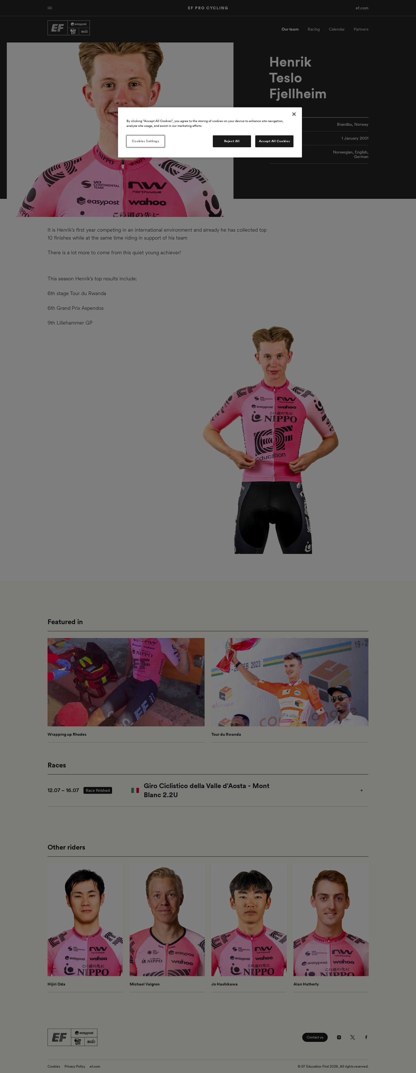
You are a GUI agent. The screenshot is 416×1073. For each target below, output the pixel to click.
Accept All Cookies (274, 141)
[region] (210, 132)
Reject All (232, 141)
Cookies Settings (145, 141)
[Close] (294, 114)
